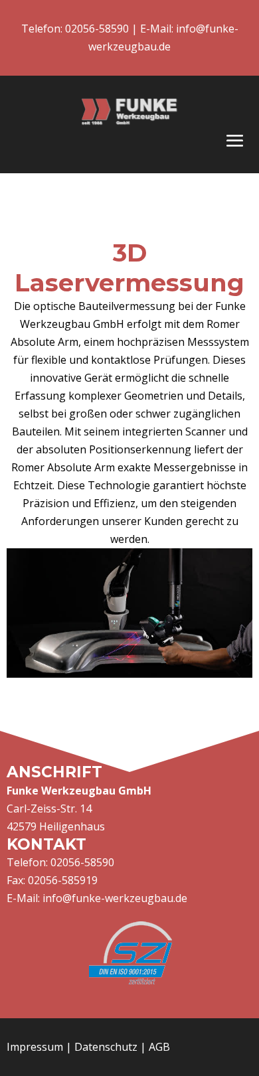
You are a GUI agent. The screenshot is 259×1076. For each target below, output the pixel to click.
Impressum (35, 1046)
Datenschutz (105, 1046)
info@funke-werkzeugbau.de (115, 898)
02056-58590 (95, 28)
